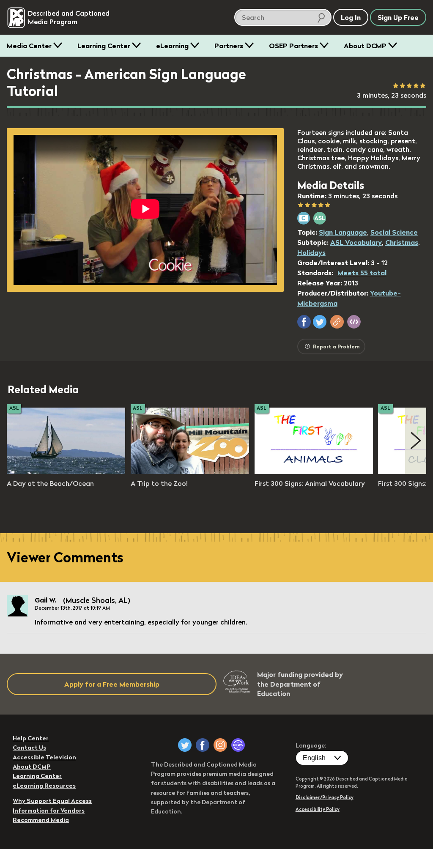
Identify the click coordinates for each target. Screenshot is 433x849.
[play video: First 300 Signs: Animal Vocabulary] (314, 471)
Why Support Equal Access (52, 801)
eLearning (172, 45)
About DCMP (365, 45)
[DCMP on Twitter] (185, 745)
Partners (228, 45)
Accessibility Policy (318, 809)
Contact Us (29, 747)
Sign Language (343, 232)
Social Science (394, 232)
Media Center (29, 45)
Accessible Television (44, 757)
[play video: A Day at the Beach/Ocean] (66, 471)
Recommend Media (41, 820)
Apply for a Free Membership (111, 684)
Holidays (311, 252)
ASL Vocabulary (356, 242)
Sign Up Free (398, 17)
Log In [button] (351, 17)
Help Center (31, 738)
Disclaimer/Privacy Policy (325, 797)
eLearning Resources (44, 785)
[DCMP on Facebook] (202, 745)
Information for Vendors (49, 810)
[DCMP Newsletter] (238, 745)
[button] (304, 322)
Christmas (401, 242)
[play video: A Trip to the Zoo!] (190, 471)
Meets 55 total (361, 272)
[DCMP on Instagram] (220, 745)
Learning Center (103, 45)
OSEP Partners (293, 45)
